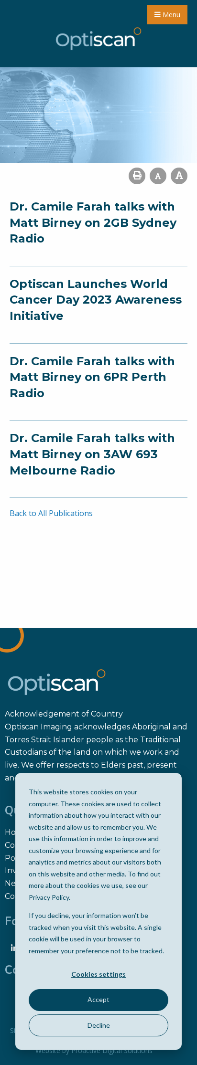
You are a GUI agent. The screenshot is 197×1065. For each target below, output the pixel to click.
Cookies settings (98, 974)
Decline (99, 1025)
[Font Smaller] (158, 176)
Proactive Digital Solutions (112, 1050)
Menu (170, 14)
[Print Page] (137, 176)
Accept (98, 999)
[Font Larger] (179, 176)
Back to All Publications (51, 513)
